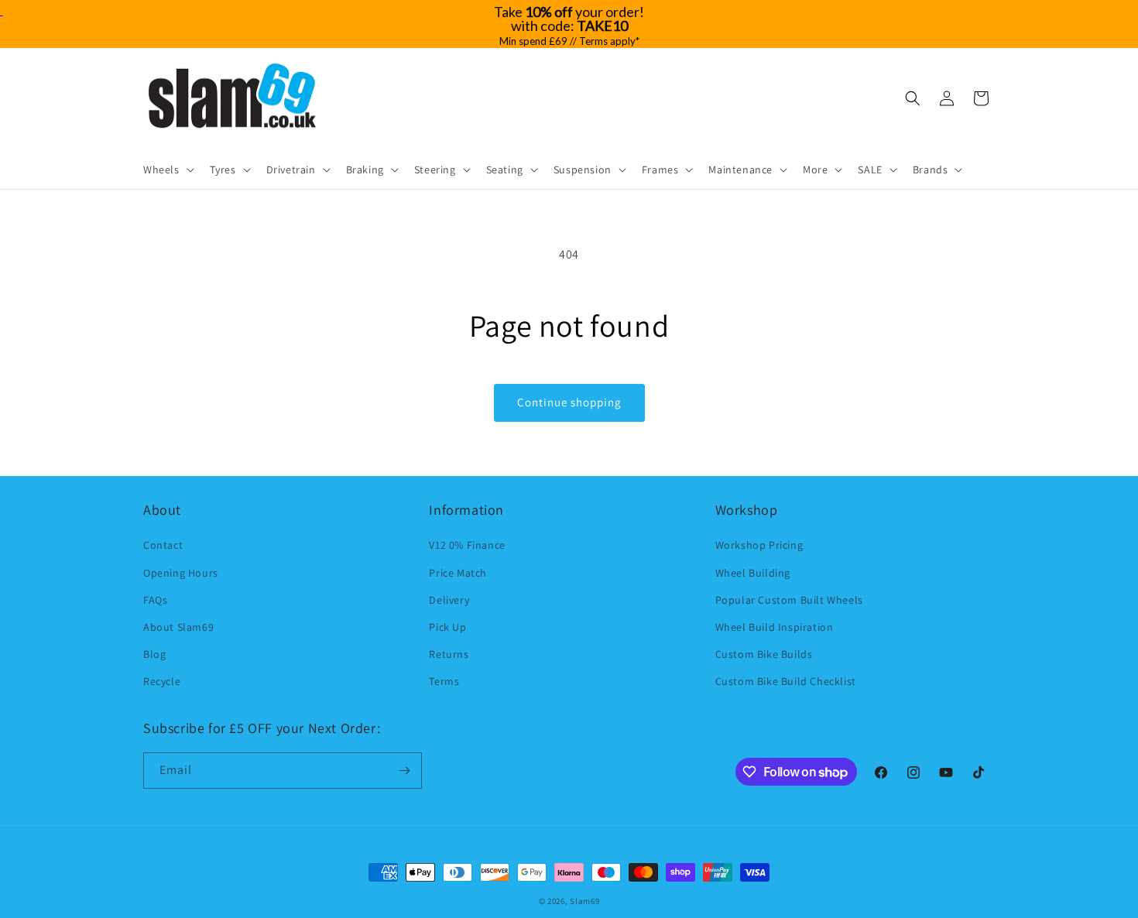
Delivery (449, 600)
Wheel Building (752, 573)
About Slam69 (178, 627)
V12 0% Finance (467, 545)
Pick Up (447, 627)
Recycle (161, 681)
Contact (163, 545)
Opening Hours (180, 573)
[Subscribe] (404, 770)
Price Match (458, 573)
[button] (167, 169)
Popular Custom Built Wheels (789, 600)
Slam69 (584, 901)
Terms (444, 681)
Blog (154, 654)
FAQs (155, 600)
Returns (448, 654)
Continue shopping (569, 402)
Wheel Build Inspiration (774, 627)
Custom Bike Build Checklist (785, 681)
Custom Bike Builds (764, 654)
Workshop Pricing (759, 545)
